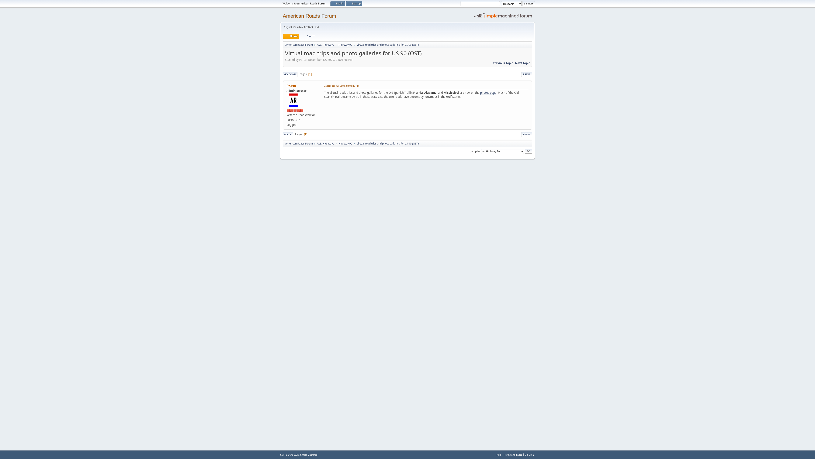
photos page (488, 93)
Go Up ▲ (530, 454)
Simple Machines (309, 454)
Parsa (291, 86)
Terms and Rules (513, 454)
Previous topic (503, 63)
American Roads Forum (309, 16)
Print (526, 74)
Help (499, 454)
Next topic (522, 63)
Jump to (475, 151)
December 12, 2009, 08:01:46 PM (341, 85)
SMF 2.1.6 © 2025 (289, 454)
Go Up (288, 134)
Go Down (290, 74)
